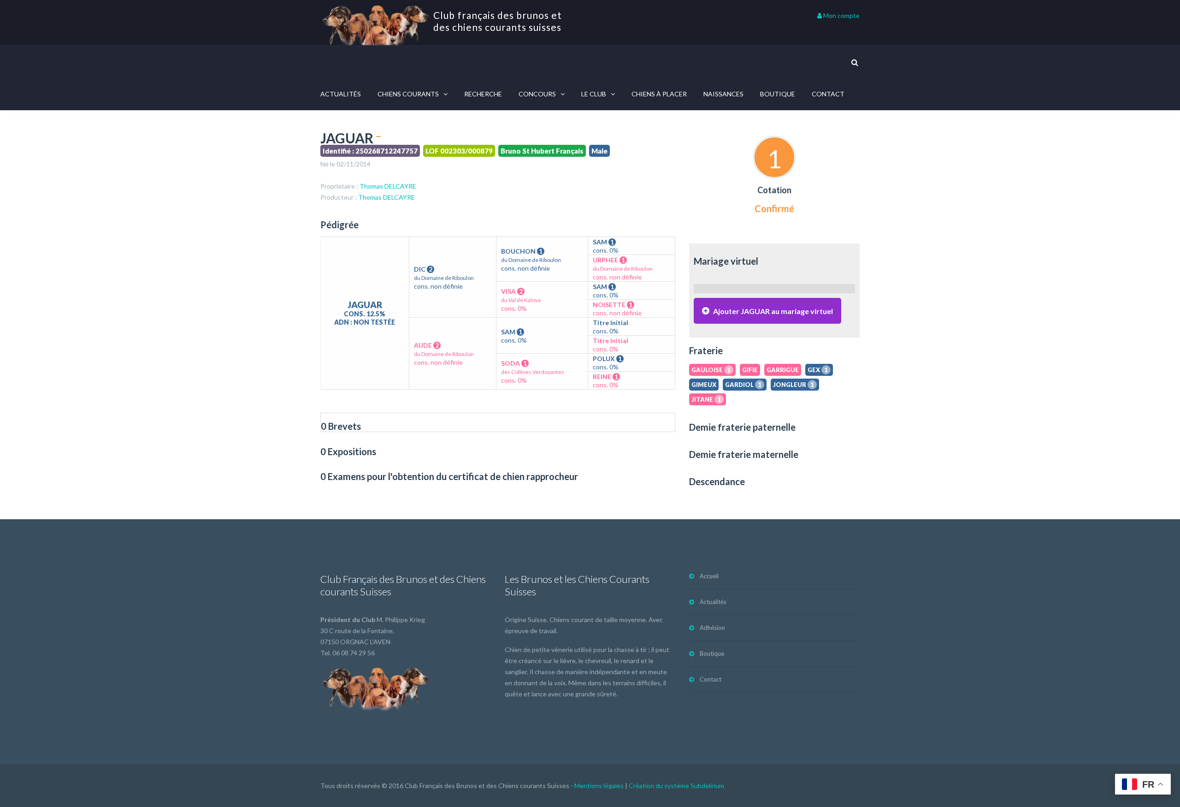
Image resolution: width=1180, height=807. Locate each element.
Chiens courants (408, 94)
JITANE (706, 399)
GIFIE (750, 370)
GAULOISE (711, 370)
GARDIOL (743, 384)
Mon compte (841, 15)
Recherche (483, 94)
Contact (828, 94)
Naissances (723, 94)
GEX (818, 370)
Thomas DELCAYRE (388, 186)
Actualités (340, 94)
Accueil (709, 576)
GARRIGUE (783, 370)
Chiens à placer (659, 94)
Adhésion (712, 627)
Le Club (593, 94)
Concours (537, 94)
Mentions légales (599, 785)
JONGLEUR (793, 384)
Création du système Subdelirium (676, 785)
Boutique (777, 94)
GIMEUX (703, 384)
